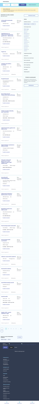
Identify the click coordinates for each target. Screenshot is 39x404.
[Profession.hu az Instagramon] (28, 344)
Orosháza (26, 45)
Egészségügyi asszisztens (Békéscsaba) (7, 145)
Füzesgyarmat (27, 37)
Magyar (11, 347)
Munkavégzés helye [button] (27, 26)
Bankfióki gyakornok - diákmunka (6, 209)
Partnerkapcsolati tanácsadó (8, 225)
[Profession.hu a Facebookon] (14, 344)
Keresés (22, 4)
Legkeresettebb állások (6, 388)
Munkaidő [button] (25, 69)
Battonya (26, 30)
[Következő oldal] (2, 331)
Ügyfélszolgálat (6, 369)
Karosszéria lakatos (6, 268)
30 (20, 328)
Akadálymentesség (6, 381)
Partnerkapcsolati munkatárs (5, 240)
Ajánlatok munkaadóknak (6, 360)
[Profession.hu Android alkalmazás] (22, 354)
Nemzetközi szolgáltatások (6, 364)
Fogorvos (3, 51)
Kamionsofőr (4, 296)
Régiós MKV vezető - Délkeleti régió (6, 313)
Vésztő (25, 50)
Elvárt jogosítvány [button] (27, 67)
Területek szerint (6, 386)
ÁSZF (4, 375)
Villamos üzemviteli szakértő (8, 256)
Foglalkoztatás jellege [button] (28, 53)
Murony (25, 43)
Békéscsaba (26, 33)
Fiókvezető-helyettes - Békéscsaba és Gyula (7, 194)
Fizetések (5, 396)
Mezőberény (26, 42)
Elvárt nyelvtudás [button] (27, 60)
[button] (27, 24)
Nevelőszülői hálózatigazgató (5, 178)
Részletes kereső (31, 15)
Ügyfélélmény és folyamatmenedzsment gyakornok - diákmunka (7, 34)
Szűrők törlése (35, 21)
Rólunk (5, 347)
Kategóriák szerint (6, 393)
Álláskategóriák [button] (26, 71)
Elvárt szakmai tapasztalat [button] (28, 62)
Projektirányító (5, 78)
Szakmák (5, 395)
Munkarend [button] (26, 55)
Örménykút (26, 46)
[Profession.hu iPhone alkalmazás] (15, 354)
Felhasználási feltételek (5, 378)
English (16, 347)
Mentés (19, 337)
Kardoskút (26, 40)
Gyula (25, 39)
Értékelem (31, 85)
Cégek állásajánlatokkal (6, 391)
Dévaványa (26, 36)
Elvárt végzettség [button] (27, 64)
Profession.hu (6, 1)
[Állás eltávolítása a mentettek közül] (21, 29)
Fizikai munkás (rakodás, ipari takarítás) (7, 111)
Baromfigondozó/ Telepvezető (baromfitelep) (8, 94)
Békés (25, 32)
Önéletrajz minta (6, 398)
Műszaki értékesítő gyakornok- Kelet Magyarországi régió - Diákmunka (6, 161)
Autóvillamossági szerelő (7, 282)
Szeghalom (26, 49)
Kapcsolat (5, 370)
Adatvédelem (5, 379)
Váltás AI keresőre (32, 4)
